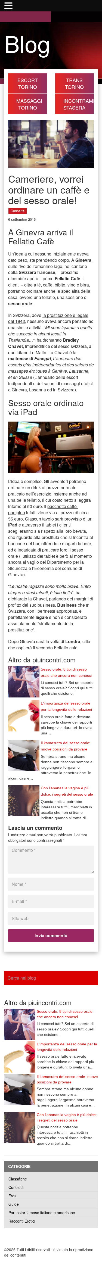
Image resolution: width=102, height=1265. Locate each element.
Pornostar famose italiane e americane (41, 1212)
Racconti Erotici (21, 1221)
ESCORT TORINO (27, 83)
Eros (12, 1195)
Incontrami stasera (78, 104)
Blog (27, 43)
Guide (13, 1204)
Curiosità (17, 210)
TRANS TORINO (74, 83)
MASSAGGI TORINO (29, 104)
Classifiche (17, 1179)
